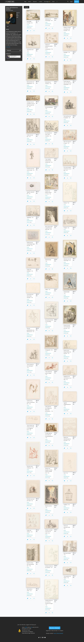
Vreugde (65, 227)
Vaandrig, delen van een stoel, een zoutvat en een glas (49, 602)
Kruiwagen (66, 52)
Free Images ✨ (47, 1)
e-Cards (40, 1)
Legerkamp (29, 217)
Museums (35, 1)
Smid (64, 473)
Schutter (65, 203)
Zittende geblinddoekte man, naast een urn (30, 330)
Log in (71, 1)
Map (25, 1)
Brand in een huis (48, 506)
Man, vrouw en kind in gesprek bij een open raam (49, 228)
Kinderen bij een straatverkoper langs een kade (31, 244)
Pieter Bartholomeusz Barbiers (30, 26)
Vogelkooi (65, 504)
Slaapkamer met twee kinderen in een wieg (67, 378)
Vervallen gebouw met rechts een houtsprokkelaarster (49, 435)
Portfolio (26, 7)
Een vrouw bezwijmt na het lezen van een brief (67, 169)
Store (53, 1)
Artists (29, 1)
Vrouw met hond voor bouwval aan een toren (67, 327)
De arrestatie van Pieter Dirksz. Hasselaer (30, 296)
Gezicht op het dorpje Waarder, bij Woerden (67, 352)
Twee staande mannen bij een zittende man (48, 161)
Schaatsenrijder (66, 291)
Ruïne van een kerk (67, 553)
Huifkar (46, 289)
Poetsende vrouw (30, 49)
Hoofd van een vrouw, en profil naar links (31, 402)
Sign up (76, 1)
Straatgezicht (47, 350)
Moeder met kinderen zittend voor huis (48, 192)
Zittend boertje (48, 259)
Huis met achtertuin (49, 107)
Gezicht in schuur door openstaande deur (30, 564)
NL (30, 27)
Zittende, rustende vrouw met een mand (48, 532)
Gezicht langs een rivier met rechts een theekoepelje (67, 83)
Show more (8, 46)
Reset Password (60, 633)
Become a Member (54, 628)
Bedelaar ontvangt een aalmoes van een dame (67, 29)
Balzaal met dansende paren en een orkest (67, 439)
